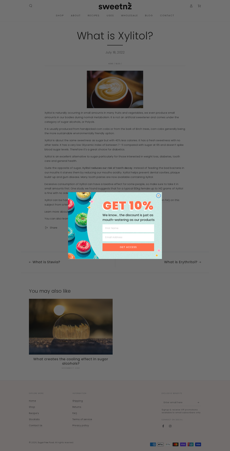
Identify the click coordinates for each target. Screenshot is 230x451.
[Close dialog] (158, 195)
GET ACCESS (128, 247)
